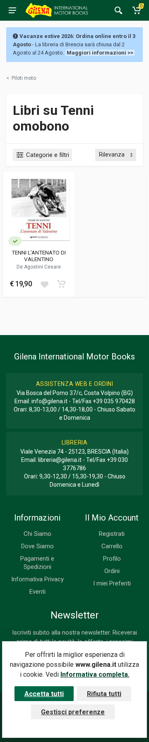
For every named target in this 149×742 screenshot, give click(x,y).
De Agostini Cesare (39, 267)
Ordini (112, 571)
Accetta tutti (44, 694)
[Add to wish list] (44, 283)
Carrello (112, 546)
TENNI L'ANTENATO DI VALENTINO (39, 255)
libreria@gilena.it (60, 460)
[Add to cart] (61, 283)
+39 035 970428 (114, 401)
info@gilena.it (49, 401)
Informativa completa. (95, 674)
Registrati (112, 533)
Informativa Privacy (37, 579)
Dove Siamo (37, 546)
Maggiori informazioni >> (100, 53)
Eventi (37, 591)
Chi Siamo (37, 533)
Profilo (112, 558)
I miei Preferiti (112, 583)
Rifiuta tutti (104, 694)
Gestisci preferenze (73, 712)
